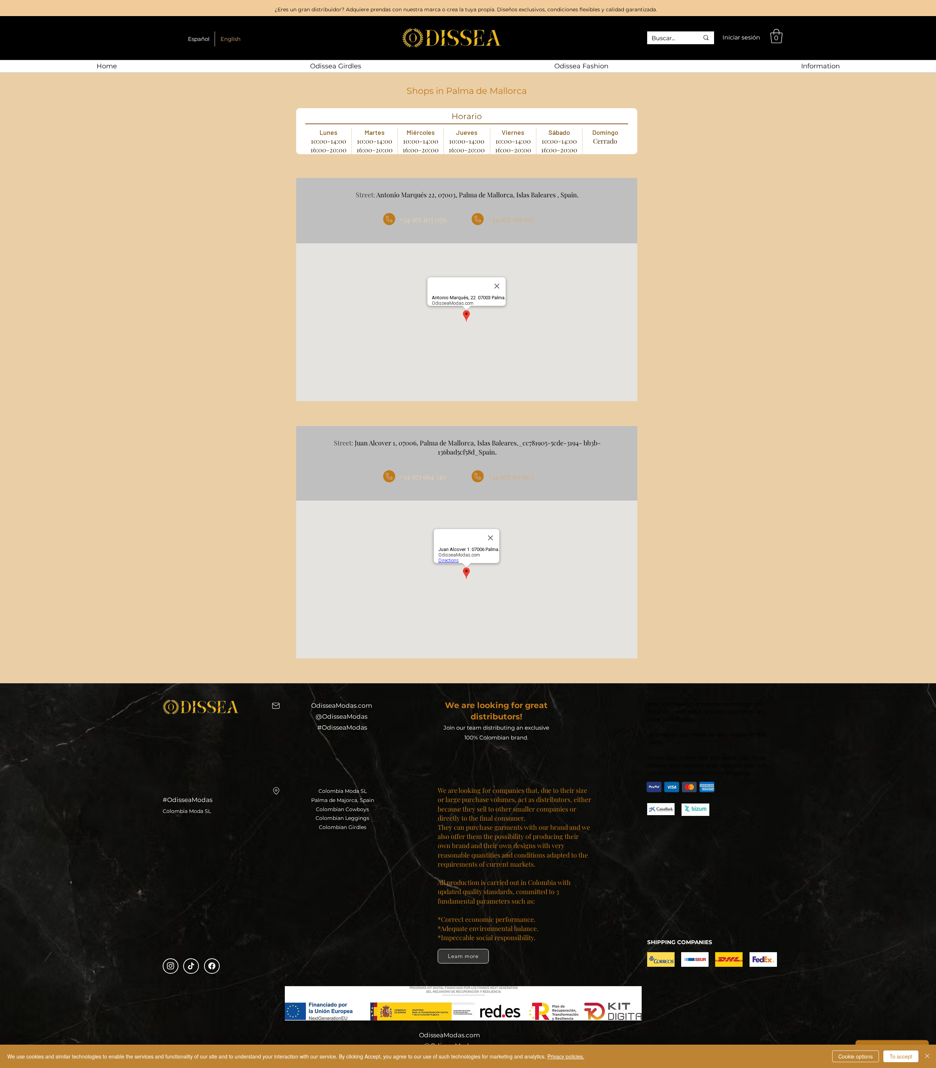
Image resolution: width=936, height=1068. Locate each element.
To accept (901, 1056)
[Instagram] (170, 966)
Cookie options (855, 1056)
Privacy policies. (565, 1056)
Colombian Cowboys (342, 809)
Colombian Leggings (342, 818)
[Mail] (276, 705)
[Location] (276, 790)
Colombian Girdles (342, 827)
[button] (776, 36)
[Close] (927, 1056)
